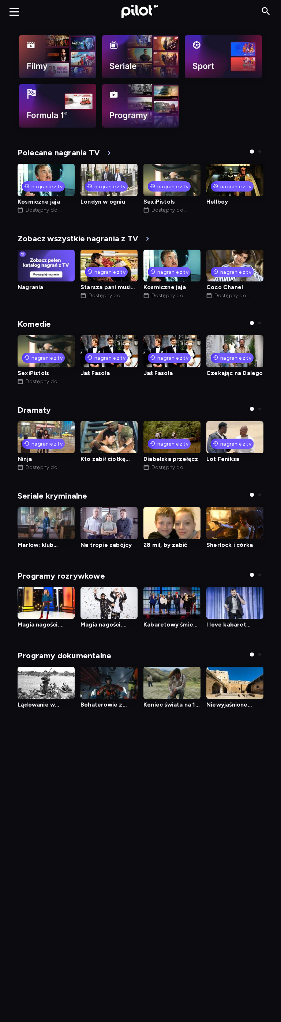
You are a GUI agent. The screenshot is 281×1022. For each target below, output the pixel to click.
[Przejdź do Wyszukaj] (266, 11)
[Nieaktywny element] (57, 56)
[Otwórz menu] (14, 11)
